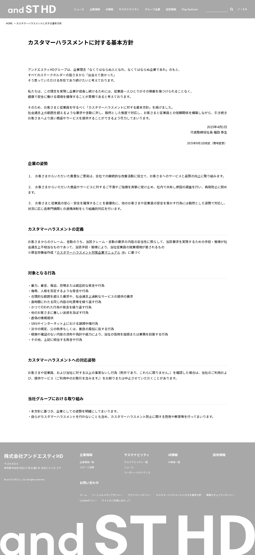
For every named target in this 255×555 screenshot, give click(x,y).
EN (245, 9)
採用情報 (171, 9)
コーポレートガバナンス (137, 472)
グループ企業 (152, 9)
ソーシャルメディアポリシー (107, 494)
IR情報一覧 (174, 462)
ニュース (79, 9)
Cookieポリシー (88, 500)
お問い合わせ (89, 482)
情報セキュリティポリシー (220, 494)
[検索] (231, 9)
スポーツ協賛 (87, 467)
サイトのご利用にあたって (116, 500)
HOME (9, 23)
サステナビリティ (129, 9)
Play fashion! (190, 9)
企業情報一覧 (87, 462)
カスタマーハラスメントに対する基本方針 (178, 494)
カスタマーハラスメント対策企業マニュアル (88, 252)
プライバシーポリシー (139, 494)
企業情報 (95, 9)
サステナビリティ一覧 (136, 462)
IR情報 (109, 9)
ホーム (83, 494)
